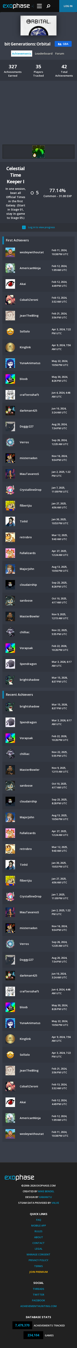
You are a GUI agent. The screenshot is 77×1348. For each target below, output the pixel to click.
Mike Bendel (46, 1191)
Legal (38, 1248)
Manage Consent (38, 1254)
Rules (38, 1231)
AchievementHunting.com (38, 1306)
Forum (59, 53)
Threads (38, 1289)
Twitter (38, 1294)
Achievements (21, 53)
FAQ (38, 1220)
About (38, 1237)
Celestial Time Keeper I (15, 175)
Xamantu (45, 1197)
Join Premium (38, 1272)
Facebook (38, 1300)
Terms (38, 1266)
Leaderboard (44, 53)
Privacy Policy (38, 1260)
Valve (55, 1203)
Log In (68, 6)
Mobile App (38, 1225)
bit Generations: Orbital (27, 44)
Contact (38, 1243)
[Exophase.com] (18, 6)
